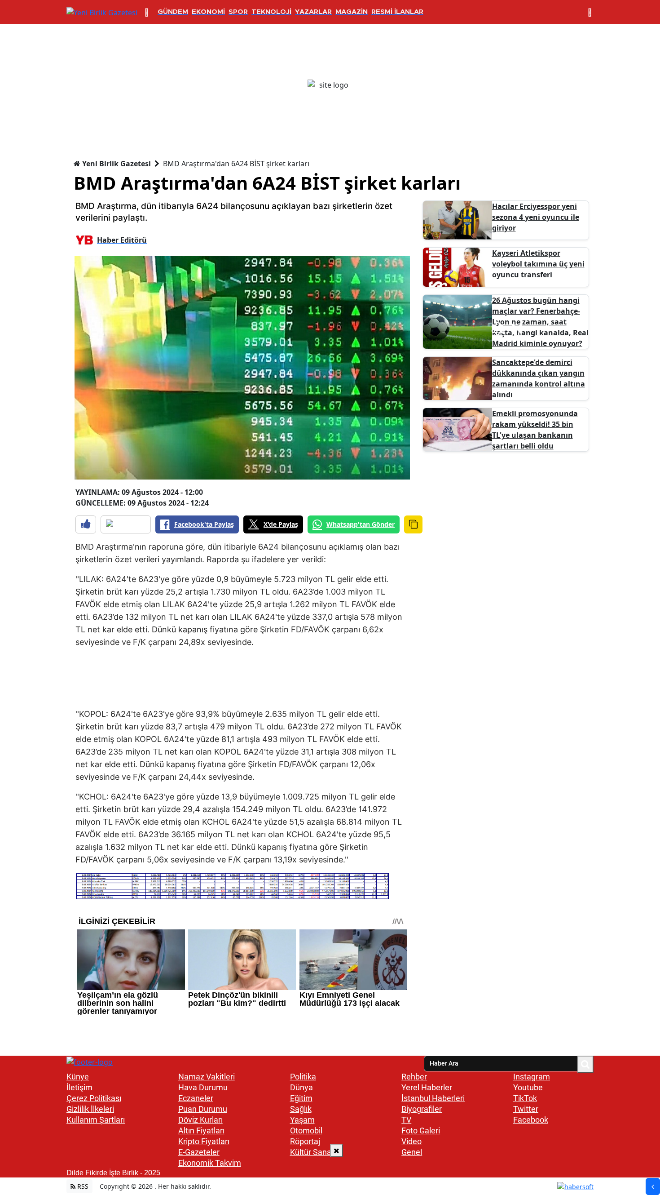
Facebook (530, 1119)
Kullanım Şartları (95, 1119)
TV (406, 1119)
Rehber (414, 1076)
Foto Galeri (420, 1130)
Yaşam (302, 1119)
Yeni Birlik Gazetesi (115, 164)
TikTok (525, 1098)
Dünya (301, 1087)
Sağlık (301, 1109)
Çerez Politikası (93, 1098)
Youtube (528, 1087)
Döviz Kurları (200, 1119)
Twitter (525, 1109)
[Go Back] (653, 1186)
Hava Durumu (203, 1087)
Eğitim (301, 1098)
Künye (77, 1076)
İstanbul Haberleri (433, 1098)
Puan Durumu (202, 1109)
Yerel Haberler (426, 1087)
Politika (303, 1076)
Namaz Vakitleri (206, 1076)
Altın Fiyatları (201, 1130)
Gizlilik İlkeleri (90, 1109)
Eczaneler (195, 1098)
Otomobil (306, 1130)
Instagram (531, 1076)
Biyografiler (421, 1109)
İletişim (79, 1087)
